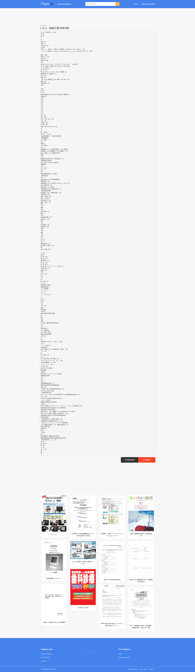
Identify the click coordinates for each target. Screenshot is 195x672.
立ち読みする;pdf (83, 607)
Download (130, 460)
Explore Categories (46, 654)
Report (147, 460)
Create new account (124, 657)
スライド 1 (54, 534)
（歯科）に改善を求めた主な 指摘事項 (54, 622)
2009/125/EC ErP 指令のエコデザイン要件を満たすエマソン (112, 624)
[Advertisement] (97, 16)
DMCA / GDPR (143, 669)
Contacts (44, 661)
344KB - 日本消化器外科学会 (112, 580)
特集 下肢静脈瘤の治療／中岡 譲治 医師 (141, 535)
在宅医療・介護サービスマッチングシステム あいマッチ (112, 535)
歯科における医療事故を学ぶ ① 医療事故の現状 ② (141, 581)
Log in (120, 654)
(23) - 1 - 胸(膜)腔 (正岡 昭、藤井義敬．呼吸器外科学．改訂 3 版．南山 (141, 626)
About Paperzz (45, 657)
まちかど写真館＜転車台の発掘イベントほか (83, 563)
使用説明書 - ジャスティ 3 (54, 578)
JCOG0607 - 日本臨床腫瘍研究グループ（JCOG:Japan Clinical (83, 535)
